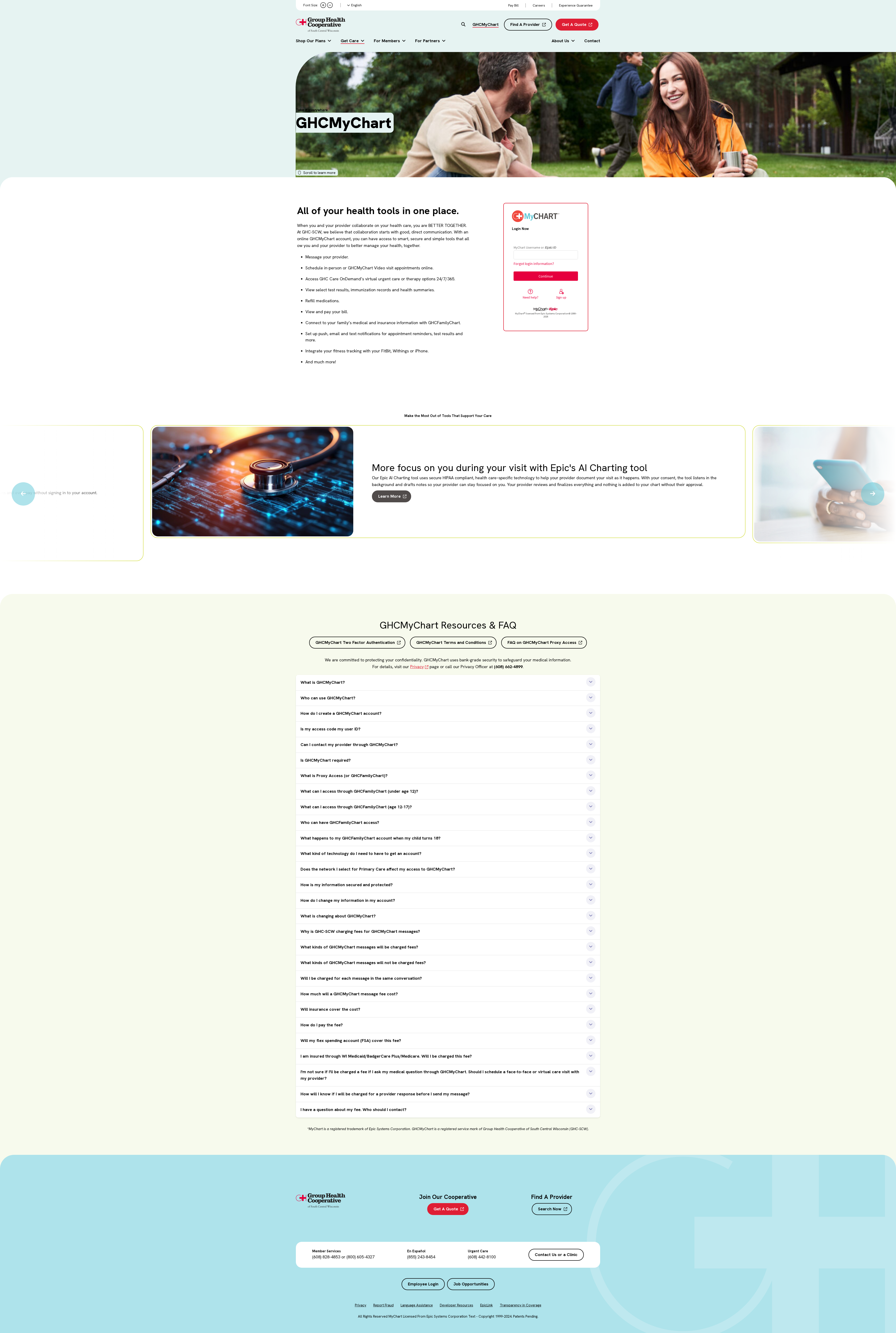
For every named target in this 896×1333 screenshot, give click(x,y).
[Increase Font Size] (323, 5)
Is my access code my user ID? (330, 729)
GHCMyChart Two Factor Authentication (355, 642)
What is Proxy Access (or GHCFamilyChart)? (344, 775)
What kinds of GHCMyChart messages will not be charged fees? (363, 962)
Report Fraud (383, 1305)
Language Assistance (417, 1305)
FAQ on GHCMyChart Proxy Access (542, 642)
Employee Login (423, 1284)
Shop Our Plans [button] (311, 40)
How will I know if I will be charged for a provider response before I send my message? (385, 1094)
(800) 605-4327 (360, 1257)
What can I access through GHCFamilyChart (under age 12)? (359, 791)
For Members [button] (387, 40)
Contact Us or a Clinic (556, 1254)
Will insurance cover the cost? (330, 1009)
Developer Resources (456, 1305)
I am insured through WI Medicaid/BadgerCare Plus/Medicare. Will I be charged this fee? (386, 1056)
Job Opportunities (470, 1284)
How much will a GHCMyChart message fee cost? (349, 993)
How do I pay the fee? (322, 1025)
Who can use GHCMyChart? (328, 698)
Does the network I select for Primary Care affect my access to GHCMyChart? (378, 869)
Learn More (389, 496)
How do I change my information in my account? (348, 900)
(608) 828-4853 (326, 1257)
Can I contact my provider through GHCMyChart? (349, 744)
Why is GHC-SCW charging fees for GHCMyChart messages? (360, 931)
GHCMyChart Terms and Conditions (451, 642)
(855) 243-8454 (421, 1257)
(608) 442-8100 (482, 1257)
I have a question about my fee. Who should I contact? (353, 1109)
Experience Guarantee (576, 5)
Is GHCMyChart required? (326, 760)
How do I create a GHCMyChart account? (341, 713)
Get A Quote (574, 24)
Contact (592, 40)
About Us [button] (560, 40)
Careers (539, 5)
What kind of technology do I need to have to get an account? (361, 853)
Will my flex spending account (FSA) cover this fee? (351, 1040)
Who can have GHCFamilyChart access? (340, 822)
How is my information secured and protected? (347, 884)
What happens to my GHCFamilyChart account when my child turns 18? (371, 838)
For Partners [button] (427, 40)
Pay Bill (513, 5)
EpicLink (486, 1305)
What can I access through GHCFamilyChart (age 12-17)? (356, 806)
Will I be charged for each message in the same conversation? (361, 978)
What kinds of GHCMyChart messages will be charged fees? (359, 947)
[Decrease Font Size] (330, 5)
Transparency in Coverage (520, 1305)
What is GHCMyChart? (323, 682)
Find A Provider (525, 24)
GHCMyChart (485, 24)
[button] (23, 494)
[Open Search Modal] (463, 24)
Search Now (549, 1209)
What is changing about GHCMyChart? (338, 916)
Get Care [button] (350, 40)
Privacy (417, 666)
